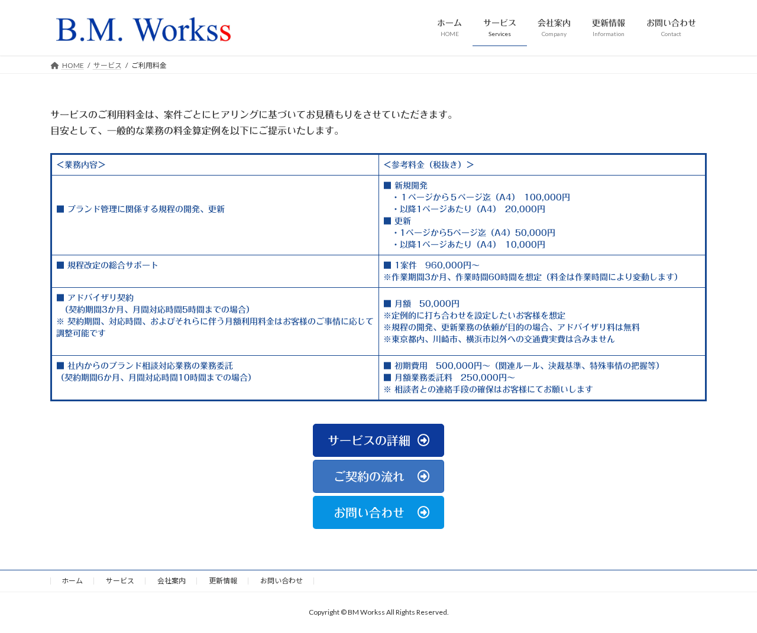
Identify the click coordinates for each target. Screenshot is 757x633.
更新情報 (223, 580)
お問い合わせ (281, 580)
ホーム (72, 580)
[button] (378, 440)
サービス (120, 580)
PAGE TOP (727, 603)
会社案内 (171, 580)
